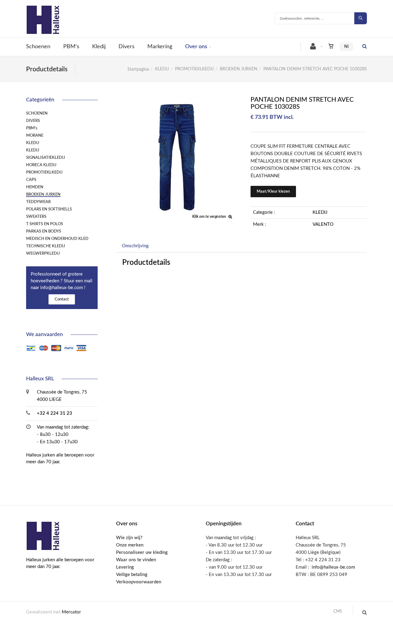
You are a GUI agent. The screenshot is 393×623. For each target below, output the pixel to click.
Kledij (99, 46)
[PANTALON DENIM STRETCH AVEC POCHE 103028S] (174, 100)
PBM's (71, 46)
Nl (346, 47)
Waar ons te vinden (136, 560)
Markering (159, 46)
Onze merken (129, 545)
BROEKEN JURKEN (238, 69)
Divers (126, 46)
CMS (337, 611)
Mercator (71, 612)
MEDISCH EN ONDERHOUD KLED (57, 239)
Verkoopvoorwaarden (138, 582)
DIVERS (33, 121)
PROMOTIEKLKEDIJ (194, 69)
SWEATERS (36, 216)
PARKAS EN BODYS (43, 231)
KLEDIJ (162, 69)
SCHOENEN (37, 113)
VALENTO (323, 224)
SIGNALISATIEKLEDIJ (45, 157)
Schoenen (38, 46)
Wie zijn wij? (129, 537)
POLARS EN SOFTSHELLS (49, 209)
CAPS (31, 180)
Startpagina (138, 69)
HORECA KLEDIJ (41, 165)
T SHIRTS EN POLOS (44, 224)
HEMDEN (34, 187)
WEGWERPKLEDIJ (43, 253)
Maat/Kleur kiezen (273, 192)
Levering (125, 567)
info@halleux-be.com (333, 567)
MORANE (34, 135)
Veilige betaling (131, 574)
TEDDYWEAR (38, 202)
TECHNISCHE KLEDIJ (45, 246)
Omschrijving (135, 246)
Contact (62, 299)
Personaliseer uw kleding (142, 552)
